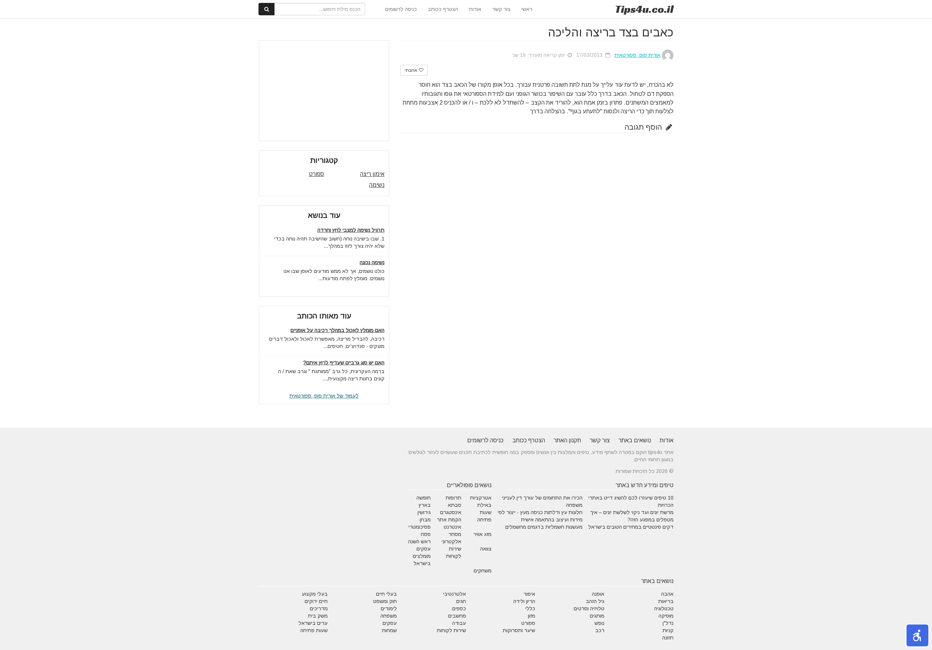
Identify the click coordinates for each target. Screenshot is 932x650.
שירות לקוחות (451, 630)
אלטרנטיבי (454, 594)
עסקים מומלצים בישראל (422, 556)
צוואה (485, 549)
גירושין (424, 512)
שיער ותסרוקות (519, 630)
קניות (668, 630)
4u (644, 9)
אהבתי (411, 70)
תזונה (668, 638)
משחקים (482, 570)
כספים (459, 608)
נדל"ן (668, 623)
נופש (599, 623)
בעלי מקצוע (315, 594)
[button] (917, 635)
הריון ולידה (524, 601)
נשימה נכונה (372, 262)
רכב (599, 630)
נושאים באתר (635, 440)
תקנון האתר (567, 440)
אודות (475, 9)
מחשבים (457, 616)
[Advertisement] (324, 90)
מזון (531, 616)
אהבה (667, 594)
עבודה (459, 623)
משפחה (388, 616)
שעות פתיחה (314, 630)
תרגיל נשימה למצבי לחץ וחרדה (350, 230)
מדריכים (319, 608)
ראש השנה (419, 541)
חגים (461, 601)
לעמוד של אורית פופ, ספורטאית (324, 396)
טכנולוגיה (664, 608)
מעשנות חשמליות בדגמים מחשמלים (543, 527)
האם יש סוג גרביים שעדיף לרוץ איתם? (343, 362)
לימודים (389, 608)
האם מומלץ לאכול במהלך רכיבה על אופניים (337, 330)
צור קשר (501, 9)
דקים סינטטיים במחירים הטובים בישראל (631, 527)
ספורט (316, 174)
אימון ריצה (372, 174)
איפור (529, 594)
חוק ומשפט (385, 601)
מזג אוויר (482, 534)
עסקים (390, 623)
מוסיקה (666, 616)
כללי (530, 608)
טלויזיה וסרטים (589, 608)
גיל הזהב (595, 601)
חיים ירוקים (316, 601)
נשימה (376, 185)
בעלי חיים (386, 594)
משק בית (318, 616)
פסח (426, 534)
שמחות (389, 630)
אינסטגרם (450, 512)
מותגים (597, 616)
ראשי (526, 9)
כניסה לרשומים (401, 9)
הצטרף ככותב (443, 9)
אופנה (598, 594)
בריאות (666, 601)
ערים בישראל (313, 623)
